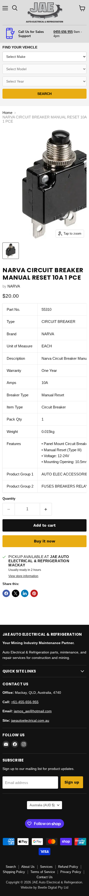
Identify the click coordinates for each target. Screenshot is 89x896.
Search (11, 867)
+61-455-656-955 (25, 702)
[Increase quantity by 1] (46, 509)
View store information (23, 576)
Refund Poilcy (68, 867)
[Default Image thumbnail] (11, 251)
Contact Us (45, 877)
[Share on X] (15, 593)
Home (7, 113)
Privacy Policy (70, 872)
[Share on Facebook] (6, 593)
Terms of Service (42, 872)
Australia (42, 805)
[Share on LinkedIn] (24, 593)
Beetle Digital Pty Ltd (53, 887)
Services (46, 867)
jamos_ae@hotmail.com (33, 711)
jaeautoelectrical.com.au (30, 720)
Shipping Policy (14, 872)
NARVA (13, 286)
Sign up (72, 782)
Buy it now (44, 541)
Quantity (8, 498)
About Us (28, 867)
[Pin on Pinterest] (34, 593)
